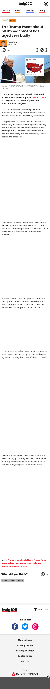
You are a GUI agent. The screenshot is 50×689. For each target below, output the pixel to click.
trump (12, 21)
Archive (25, 661)
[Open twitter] (25, 626)
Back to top (43, 610)
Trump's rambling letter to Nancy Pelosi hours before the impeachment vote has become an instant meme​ (24, 563)
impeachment (8, 580)
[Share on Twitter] (42, 50)
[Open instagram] (35, 626)
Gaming (30, 10)
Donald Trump (39, 97)
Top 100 (6, 10)
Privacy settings (25, 650)
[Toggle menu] (4, 4)
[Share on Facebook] (37, 50)
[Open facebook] (15, 626)
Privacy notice (25, 645)
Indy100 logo (25, 4)
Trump (42, 10)
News (17, 10)
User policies (25, 640)
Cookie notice (25, 656)
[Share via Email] (46, 50)
